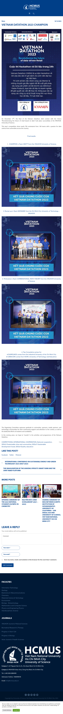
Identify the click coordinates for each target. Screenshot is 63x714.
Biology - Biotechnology (10, 603)
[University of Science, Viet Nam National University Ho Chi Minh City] (31, 7)
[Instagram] (31, 695)
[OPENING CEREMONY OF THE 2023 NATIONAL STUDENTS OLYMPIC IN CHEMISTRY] (11, 491)
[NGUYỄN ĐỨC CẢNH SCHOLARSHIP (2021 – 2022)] (31, 491)
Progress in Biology (8, 635)
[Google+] (29, 695)
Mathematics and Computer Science (14, 605)
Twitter (11, 455)
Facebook (5, 455)
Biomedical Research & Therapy (12, 628)
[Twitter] (34, 695)
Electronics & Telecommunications (13, 593)
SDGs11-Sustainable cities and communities (16, 444)
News (3, 21)
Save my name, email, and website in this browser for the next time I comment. (30, 560)
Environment (6, 600)
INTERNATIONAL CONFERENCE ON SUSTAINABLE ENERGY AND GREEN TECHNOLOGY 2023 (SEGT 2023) (30, 463)
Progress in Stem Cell (9, 631)
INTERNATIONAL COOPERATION (24, 442)
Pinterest (18, 455)
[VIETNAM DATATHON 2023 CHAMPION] (31, 72)
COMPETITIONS (7, 442)
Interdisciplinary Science (10, 611)
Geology (4, 590)
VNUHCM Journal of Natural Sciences (14, 624)
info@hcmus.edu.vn (12, 681)
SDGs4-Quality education (24, 446)
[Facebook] (26, 695)
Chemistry (5, 595)
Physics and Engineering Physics (13, 608)
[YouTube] (37, 695)
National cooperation (44, 442)
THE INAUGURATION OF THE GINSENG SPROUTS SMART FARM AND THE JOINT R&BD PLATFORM (29, 469)
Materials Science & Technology (12, 598)
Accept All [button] (16, 710)
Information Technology (10, 588)
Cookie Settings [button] (7, 710)
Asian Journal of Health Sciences (13, 639)
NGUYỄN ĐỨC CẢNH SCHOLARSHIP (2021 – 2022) (30, 502)
